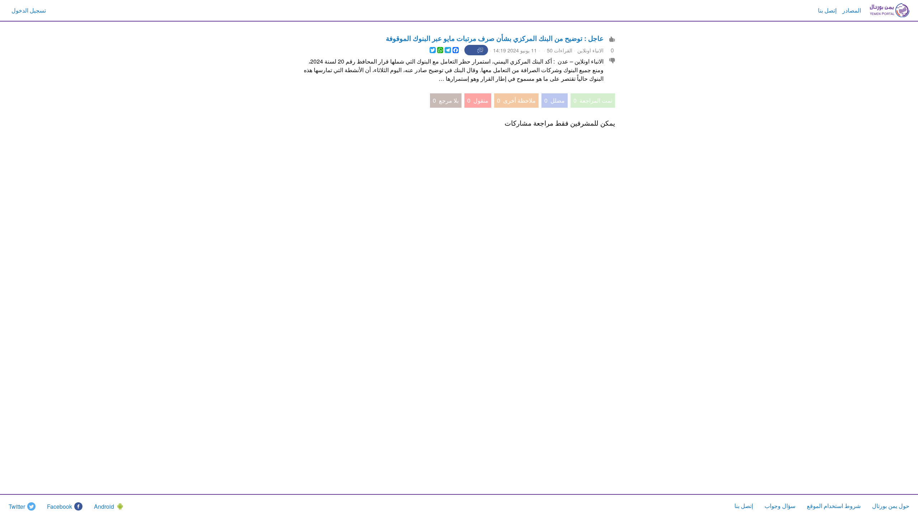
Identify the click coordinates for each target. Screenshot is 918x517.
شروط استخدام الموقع (834, 506)
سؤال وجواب (780, 506)
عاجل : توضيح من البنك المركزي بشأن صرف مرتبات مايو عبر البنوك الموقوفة (495, 38)
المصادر (851, 10)
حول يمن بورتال (890, 506)
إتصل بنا (827, 10)
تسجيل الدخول (28, 10)
